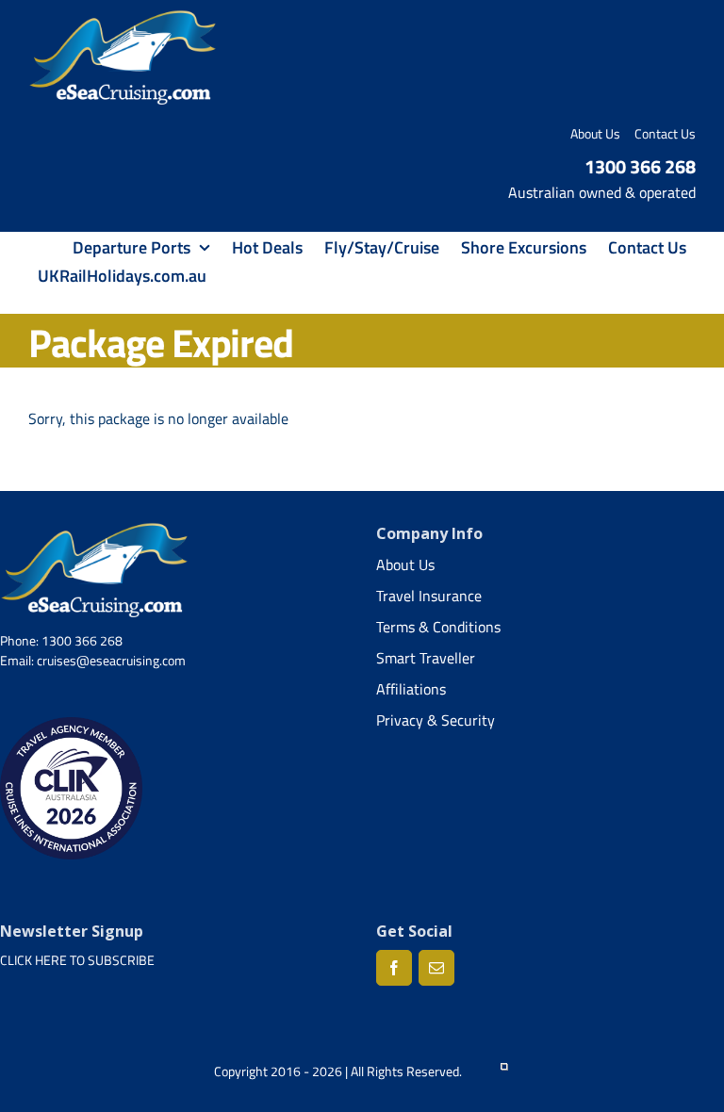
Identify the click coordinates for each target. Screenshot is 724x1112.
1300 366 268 (640, 166)
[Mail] (436, 968)
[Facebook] (394, 968)
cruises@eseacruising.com (111, 660)
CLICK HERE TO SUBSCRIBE (77, 960)
